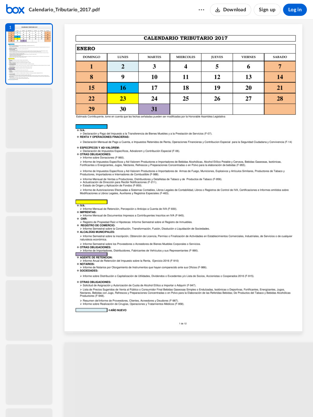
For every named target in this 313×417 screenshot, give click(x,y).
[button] (29, 54)
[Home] (15, 10)
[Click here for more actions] (201, 10)
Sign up (267, 9)
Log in (295, 9)
